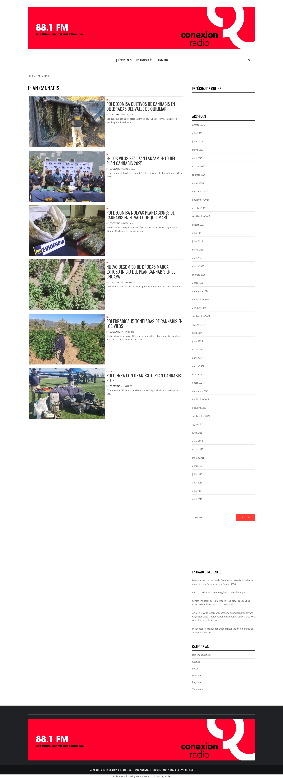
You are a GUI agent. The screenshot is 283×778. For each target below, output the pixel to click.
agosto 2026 (198, 125)
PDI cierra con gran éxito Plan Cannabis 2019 (143, 378)
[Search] (249, 60)
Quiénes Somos (123, 60)
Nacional (196, 675)
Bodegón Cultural (201, 655)
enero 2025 (198, 283)
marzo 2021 (198, 457)
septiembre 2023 (201, 416)
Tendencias (198, 689)
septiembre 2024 (201, 316)
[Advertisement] (223, 545)
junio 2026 (197, 141)
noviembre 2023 (200, 399)
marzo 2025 (198, 266)
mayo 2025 (197, 249)
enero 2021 (198, 466)
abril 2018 (197, 499)
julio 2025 (197, 233)
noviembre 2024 (200, 299)
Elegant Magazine (168, 769)
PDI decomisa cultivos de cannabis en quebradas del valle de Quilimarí (140, 106)
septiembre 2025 (201, 216)
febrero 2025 (198, 274)
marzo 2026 (198, 166)
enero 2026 (198, 183)
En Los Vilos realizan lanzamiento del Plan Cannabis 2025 (141, 160)
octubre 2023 (199, 407)
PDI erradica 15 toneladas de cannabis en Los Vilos (144, 323)
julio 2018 (197, 491)
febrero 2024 (198, 374)
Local (108, 100)
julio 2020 (197, 474)
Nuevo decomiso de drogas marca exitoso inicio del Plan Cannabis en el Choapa (140, 271)
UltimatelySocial (162, 776)
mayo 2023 (197, 449)
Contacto (162, 60)
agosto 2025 (198, 224)
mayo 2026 (197, 149)
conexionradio (116, 114)
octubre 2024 (199, 308)
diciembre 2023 (200, 391)
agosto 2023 (198, 424)
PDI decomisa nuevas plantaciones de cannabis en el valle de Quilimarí (140, 215)
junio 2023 (197, 441)
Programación (144, 60)
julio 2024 (197, 332)
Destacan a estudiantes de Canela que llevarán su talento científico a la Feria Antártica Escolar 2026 (222, 582)
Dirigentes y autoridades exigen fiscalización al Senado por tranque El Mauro (223, 630)
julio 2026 (197, 133)
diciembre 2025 (200, 191)
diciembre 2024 (200, 291)
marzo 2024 (198, 366)
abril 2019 (197, 482)
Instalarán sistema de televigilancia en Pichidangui (219, 592)
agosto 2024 (198, 324)
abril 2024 (197, 357)
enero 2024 (198, 382)
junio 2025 (197, 241)
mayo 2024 (197, 349)
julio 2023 (197, 432)
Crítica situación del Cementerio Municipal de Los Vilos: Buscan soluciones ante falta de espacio (221, 602)
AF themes (187, 769)
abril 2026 (197, 158)
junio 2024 (197, 341)
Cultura (196, 661)
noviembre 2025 (200, 199)
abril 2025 (197, 258)
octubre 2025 (199, 208)
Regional (110, 371)
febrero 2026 (198, 174)
